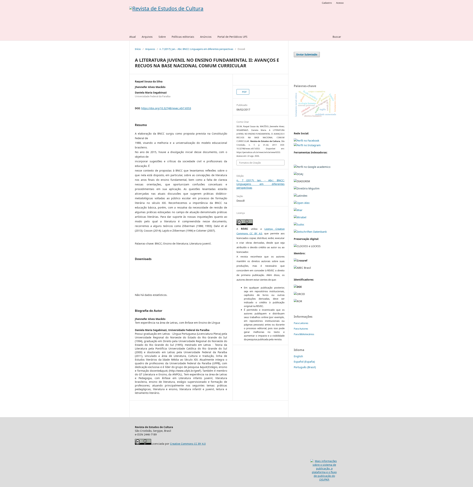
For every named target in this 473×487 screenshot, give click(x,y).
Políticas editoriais (183, 36)
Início (138, 49)
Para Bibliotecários (304, 334)
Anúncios (206, 36)
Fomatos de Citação (250, 162)
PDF (244, 92)
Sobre (162, 36)
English (298, 356)
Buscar (336, 36)
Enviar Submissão (306, 54)
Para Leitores (301, 323)
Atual (132, 36)
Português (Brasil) (305, 367)
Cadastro (327, 2)
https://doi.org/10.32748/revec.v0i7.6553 (166, 108)
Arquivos (147, 36)
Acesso (340, 2)
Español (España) (304, 361)
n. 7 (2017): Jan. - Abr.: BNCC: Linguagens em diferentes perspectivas (196, 49)
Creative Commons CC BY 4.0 (188, 443)
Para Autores (301, 328)
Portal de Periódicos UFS (232, 36)
